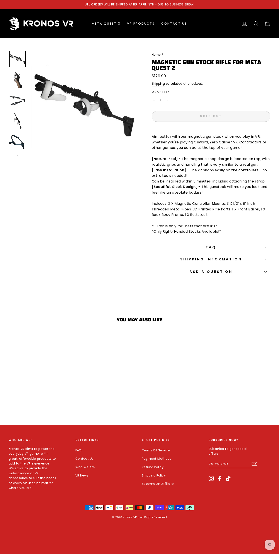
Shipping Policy (154, 475)
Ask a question (211, 271)
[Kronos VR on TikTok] (228, 478)
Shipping (158, 84)
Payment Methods (156, 458)
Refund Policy (152, 467)
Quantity (161, 92)
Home (156, 55)
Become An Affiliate (158, 484)
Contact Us (174, 23)
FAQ (211, 247)
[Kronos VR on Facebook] (219, 478)
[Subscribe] (254, 464)
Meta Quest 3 (106, 23)
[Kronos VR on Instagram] (211, 478)
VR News (81, 475)
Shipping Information (211, 259)
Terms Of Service (156, 450)
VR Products (141, 23)
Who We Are (85, 467)
